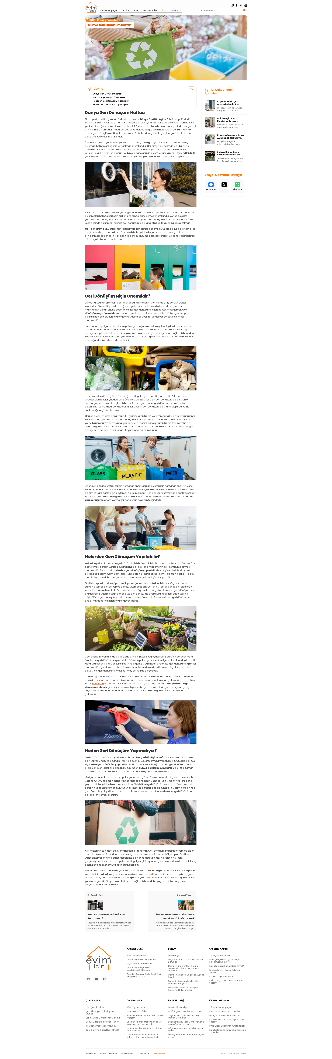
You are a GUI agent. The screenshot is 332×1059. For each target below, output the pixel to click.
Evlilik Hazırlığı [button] (176, 1000)
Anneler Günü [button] (135, 948)
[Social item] (232, 5)
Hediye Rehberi (150, 10)
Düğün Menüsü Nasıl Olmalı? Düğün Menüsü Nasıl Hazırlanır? (186, 1023)
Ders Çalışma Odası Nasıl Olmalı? (102, 1030)
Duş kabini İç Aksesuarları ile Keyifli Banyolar (185, 960)
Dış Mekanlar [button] (134, 1000)
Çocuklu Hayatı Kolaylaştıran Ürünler (100, 1012)
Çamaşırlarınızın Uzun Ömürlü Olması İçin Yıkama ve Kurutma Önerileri (183, 968)
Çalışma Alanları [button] (219, 948)
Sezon (136, 10)
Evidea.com (176, 10)
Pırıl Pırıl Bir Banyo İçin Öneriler (224, 1011)
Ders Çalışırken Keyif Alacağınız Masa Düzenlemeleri (225, 960)
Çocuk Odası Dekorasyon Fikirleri (102, 1022)
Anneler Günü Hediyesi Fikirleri (142, 959)
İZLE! (164, 10)
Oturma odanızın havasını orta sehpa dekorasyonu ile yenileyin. (143, 1036)
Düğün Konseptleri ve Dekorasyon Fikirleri (185, 1029)
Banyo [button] (172, 948)
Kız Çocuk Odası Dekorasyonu (101, 1026)
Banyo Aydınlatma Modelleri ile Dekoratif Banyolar (183, 982)
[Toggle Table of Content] (190, 89)
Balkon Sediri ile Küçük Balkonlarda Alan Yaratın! (144, 1029)
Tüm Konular (143, 1054)
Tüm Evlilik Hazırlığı (177, 1007)
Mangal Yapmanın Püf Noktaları (225, 1015)
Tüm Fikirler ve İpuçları (220, 1007)
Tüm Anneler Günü (136, 955)
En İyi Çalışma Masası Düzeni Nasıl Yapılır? (226, 981)
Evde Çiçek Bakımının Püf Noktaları (227, 1026)
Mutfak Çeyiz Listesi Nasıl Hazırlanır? (186, 1011)
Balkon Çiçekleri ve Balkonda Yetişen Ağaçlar (145, 1016)
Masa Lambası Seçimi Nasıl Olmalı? (226, 966)
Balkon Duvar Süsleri (137, 1011)
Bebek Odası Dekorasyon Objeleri (103, 1018)
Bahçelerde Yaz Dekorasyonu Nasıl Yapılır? (226, 1020)
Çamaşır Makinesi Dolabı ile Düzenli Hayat (186, 976)
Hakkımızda (91, 1054)
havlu (151, 874)
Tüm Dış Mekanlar (136, 1007)
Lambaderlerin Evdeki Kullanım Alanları (224, 971)
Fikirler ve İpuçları (109, 10)
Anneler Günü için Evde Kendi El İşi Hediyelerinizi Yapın (144, 975)
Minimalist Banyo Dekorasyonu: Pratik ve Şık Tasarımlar (183, 989)
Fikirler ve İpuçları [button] (219, 1000)
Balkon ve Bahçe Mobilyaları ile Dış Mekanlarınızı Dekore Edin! (144, 1023)
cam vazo (98, 683)
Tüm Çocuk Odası (95, 1007)
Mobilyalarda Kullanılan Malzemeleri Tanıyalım (227, 1031)
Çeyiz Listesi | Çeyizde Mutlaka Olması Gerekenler (183, 1016)
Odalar (125, 10)
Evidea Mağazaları (108, 1054)
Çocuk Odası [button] (93, 1000)
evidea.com (159, 1054)
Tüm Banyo (173, 955)
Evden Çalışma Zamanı (221, 976)
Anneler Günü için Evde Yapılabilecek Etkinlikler (139, 968)
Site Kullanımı (127, 1054)
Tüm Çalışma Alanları (220, 955)
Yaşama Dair (112, 20)
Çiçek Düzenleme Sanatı (139, 963)
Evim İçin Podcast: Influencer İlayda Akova (186, 1036)
